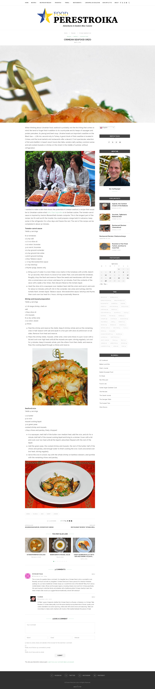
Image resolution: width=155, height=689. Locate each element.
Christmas (104, 309)
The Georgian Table (105, 399)
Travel (67, 2)
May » (105, 284)
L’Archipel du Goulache (92, 2)
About (117, 2)
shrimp (48, 514)
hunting (113, 318)
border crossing (106, 300)
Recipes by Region (45, 2)
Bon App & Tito (107, 2)
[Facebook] (120, 2)
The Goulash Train (104, 403)
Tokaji (115, 340)
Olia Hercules (103, 391)
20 (110, 278)
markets (121, 321)
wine (123, 346)
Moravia (113, 324)
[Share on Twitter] (65, 521)
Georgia (121, 315)
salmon (119, 334)
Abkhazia (104, 297)
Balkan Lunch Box (104, 364)
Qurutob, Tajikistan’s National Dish (119, 215)
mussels (35, 514)
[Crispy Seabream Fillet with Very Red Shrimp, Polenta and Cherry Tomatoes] (84, 545)
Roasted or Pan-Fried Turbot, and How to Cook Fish (120, 246)
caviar (122, 303)
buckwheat (104, 303)
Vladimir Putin (105, 346)
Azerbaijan (114, 297)
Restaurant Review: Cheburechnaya (112, 236)
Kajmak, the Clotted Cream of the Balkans (120, 205)
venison (124, 343)
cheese (103, 306)
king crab (104, 321)
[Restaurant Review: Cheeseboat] (104, 228)
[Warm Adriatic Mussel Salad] (60, 545)
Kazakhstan (124, 318)
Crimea (28, 514)
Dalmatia (117, 312)
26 (106, 281)
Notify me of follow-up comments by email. (38, 647)
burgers (114, 303)
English (104, 127)
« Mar (101, 284)
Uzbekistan (114, 343)
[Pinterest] (126, 2)
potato (103, 331)
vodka (115, 346)
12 (106, 275)
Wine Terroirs (103, 407)
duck (126, 312)
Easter (103, 315)
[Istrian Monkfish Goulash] (36, 545)
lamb (113, 321)
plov (125, 328)
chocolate (124, 306)
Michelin (104, 324)
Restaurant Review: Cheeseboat (119, 226)
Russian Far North (107, 334)
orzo (42, 514)
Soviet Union (105, 340)
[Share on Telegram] (69, 521)
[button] (27, 549)
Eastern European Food (106, 372)
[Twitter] (122, 2)
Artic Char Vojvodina (55, 212)
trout (123, 340)
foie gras (112, 315)
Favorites (58, 2)
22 (119, 278)
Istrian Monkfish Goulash (36, 555)
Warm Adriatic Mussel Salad (60, 555)
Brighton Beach (119, 300)
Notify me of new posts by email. (34, 652)
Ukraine (55, 514)
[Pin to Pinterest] (67, 521)
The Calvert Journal (105, 395)
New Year (116, 328)
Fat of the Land (103, 380)
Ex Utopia (102, 376)
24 (128, 278)
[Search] (129, 2)
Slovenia (104, 337)
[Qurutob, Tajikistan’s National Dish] (104, 217)
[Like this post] (62, 521)
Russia (112, 331)
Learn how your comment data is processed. (61, 662)
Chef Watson (113, 306)
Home (26, 2)
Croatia (114, 309)
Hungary (104, 318)
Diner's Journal (103, 368)
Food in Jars (103, 383)
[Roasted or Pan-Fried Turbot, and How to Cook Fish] (104, 246)
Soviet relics (115, 337)
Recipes (33, 2)
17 (127, 275)
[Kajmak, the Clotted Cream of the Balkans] (104, 206)
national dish (105, 328)
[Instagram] (124, 2)
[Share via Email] (71, 521)
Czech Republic (106, 312)
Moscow (122, 324)
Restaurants (77, 2)
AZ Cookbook (103, 360)
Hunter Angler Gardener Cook (108, 387)
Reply (93, 574)
